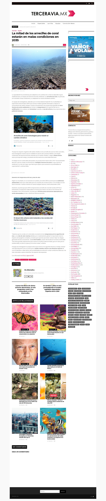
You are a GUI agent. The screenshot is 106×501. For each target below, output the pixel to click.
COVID (83, 305)
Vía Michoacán (75, 254)
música (70, 319)
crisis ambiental (32, 259)
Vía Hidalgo (74, 246)
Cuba (72, 176)
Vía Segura (74, 266)
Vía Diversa (74, 231)
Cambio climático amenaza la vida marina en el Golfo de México (55, 367)
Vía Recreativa (75, 265)
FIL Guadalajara (75, 189)
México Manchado (76, 196)
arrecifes (17, 259)
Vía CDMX (73, 226)
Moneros (89, 315)
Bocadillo (73, 169)
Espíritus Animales (76, 184)
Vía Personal (74, 259)
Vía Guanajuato (75, 244)
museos (82, 317)
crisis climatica (82, 307)
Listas (72, 193)
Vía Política (74, 261)
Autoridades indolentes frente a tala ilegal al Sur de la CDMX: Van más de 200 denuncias (28, 401)
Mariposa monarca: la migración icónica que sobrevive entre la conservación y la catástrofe (28, 332)
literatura (82, 315)
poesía (70, 322)
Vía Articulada (74, 224)
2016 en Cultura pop (76, 161)
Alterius (71, 291)
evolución (71, 312)
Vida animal (71, 326)
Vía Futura (14, 30)
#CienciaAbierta (73, 288)
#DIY (79, 288)
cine (80, 305)
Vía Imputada (74, 248)
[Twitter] (89, 3)
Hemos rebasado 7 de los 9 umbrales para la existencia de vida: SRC (55, 401)
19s (72, 160)
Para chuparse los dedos (77, 204)
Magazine (73, 195)
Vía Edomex (74, 235)
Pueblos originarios (74, 324)
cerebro (87, 300)
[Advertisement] (81, 75)
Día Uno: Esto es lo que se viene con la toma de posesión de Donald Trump (28, 367)
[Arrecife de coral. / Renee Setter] (39, 69)
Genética (71, 315)
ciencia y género (73, 305)
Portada (73, 208)
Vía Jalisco (73, 250)
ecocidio (82, 310)
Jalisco (76, 315)
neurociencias (77, 319)
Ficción (73, 187)
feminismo (86, 312)
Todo (72, 220)
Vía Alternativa (17, 44)
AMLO (70, 293)
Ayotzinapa (80, 293)
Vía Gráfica (74, 243)
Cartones (71, 298)
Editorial (73, 178)
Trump (87, 324)
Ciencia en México (85, 303)
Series (72, 211)
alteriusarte (78, 291)
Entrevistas (74, 180)
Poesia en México (87, 319)
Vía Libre (73, 252)
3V (71, 163)
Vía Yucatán (74, 274)
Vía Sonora (74, 270)
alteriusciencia (86, 291)
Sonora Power (75, 215)
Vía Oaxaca (74, 257)
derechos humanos (73, 310)
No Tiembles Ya (75, 202)
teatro (82, 324)
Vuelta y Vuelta (75, 279)
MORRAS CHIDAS (75, 200)
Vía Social (73, 268)
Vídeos (73, 278)
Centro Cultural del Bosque (76, 300)
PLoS (24, 255)
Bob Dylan (74, 167)
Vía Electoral (74, 237)
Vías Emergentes (75, 276)
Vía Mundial (74, 255)
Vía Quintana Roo (75, 263)
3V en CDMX (74, 165)
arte (74, 293)
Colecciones (74, 174)
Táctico (73, 219)
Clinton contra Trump (77, 172)
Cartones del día (79, 298)
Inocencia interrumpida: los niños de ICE (28, 26)
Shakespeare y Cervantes (78, 213)
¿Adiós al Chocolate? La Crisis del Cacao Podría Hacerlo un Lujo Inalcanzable (56, 332)
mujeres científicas (73, 317)
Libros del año (75, 191)
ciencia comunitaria (74, 303)
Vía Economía (74, 233)
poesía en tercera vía (79, 322)
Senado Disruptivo (76, 209)
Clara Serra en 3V (75, 171)
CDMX (86, 298)
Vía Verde (20, 30)
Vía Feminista (74, 239)
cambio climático (24, 259)
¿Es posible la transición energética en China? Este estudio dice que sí (26, 436)
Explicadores (74, 185)
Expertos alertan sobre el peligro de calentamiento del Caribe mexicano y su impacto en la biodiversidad (56, 437)
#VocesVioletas (86, 288)
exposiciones (79, 312)
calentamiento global (74, 295)
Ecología (88, 310)
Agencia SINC (30, 255)
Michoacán (74, 198)
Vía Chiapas (74, 228)
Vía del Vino (74, 230)
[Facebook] (86, 3)
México (87, 317)
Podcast (73, 206)
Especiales (74, 182)
